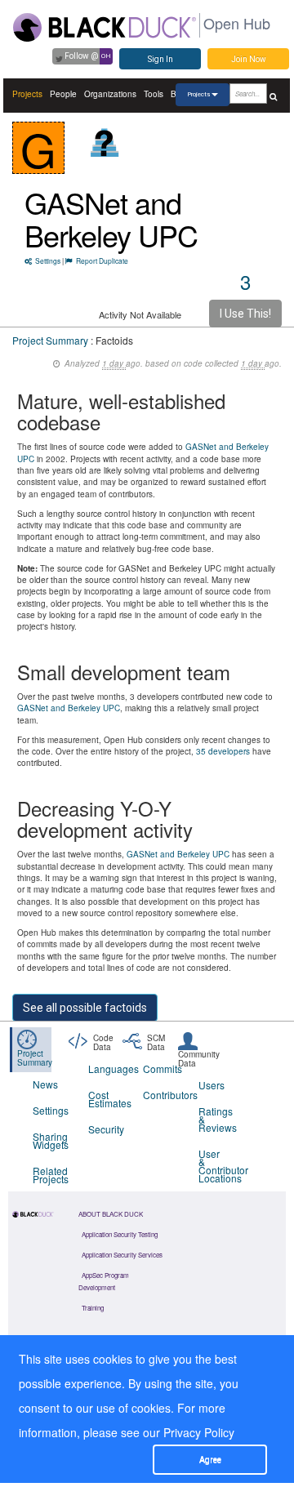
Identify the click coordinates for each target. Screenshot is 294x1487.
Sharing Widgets (50, 1140)
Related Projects (50, 1175)
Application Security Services (122, 1254)
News (45, 1084)
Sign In (160, 59)
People (63, 94)
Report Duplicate (102, 260)
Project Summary (50, 340)
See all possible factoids (85, 1007)
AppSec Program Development (103, 1281)
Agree (210, 1459)
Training (93, 1307)
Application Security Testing (120, 1234)
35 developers (223, 751)
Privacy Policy (198, 1432)
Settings (47, 260)
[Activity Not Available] (105, 142)
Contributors (160, 1095)
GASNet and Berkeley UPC (111, 218)
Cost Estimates (105, 1099)
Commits (160, 1068)
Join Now (248, 59)
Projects (27, 94)
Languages (105, 1068)
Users (211, 1085)
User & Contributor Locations (216, 1165)
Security (105, 1129)
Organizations (110, 94)
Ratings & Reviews (216, 1119)
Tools (153, 94)
